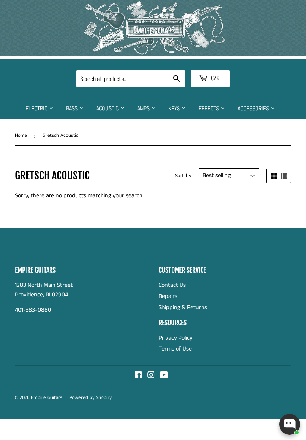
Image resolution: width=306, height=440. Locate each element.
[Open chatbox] (289, 424)
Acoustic (108, 108)
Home (21, 135)
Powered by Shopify (90, 397)
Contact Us (172, 285)
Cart (215, 78)
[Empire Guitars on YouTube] (164, 376)
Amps (144, 108)
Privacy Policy (176, 338)
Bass (72, 108)
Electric (37, 108)
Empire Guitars (46, 397)
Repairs (168, 296)
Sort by (183, 175)
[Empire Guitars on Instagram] (151, 376)
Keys (174, 108)
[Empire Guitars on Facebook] (138, 376)
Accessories (254, 108)
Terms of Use (175, 349)
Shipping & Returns (183, 307)
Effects (210, 108)
